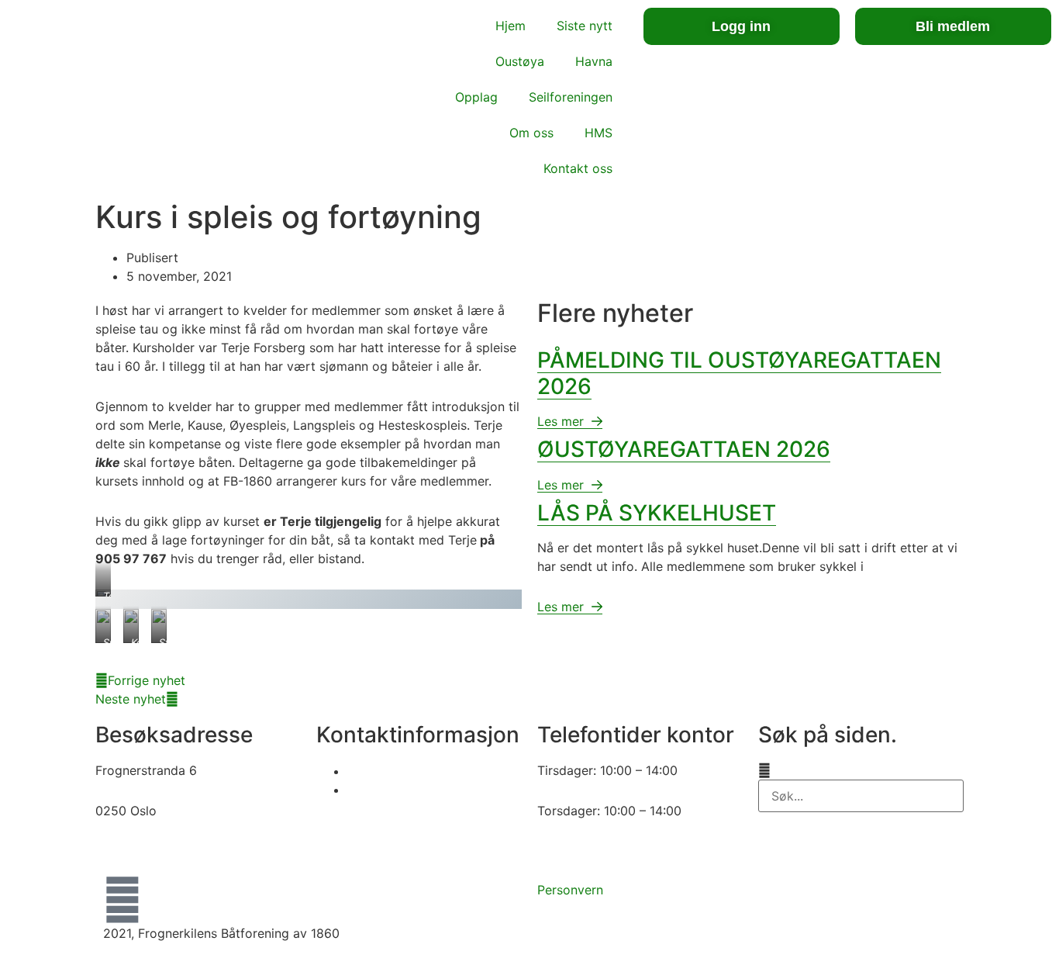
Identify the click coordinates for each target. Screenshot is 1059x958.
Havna (593, 61)
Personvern (570, 889)
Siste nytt (584, 25)
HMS (598, 132)
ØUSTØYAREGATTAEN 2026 (683, 449)
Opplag (476, 97)
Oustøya (519, 61)
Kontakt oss (577, 168)
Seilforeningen (570, 97)
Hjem (510, 25)
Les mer (562, 421)
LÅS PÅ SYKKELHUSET (656, 513)
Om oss (531, 132)
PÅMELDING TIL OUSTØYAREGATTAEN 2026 (739, 373)
